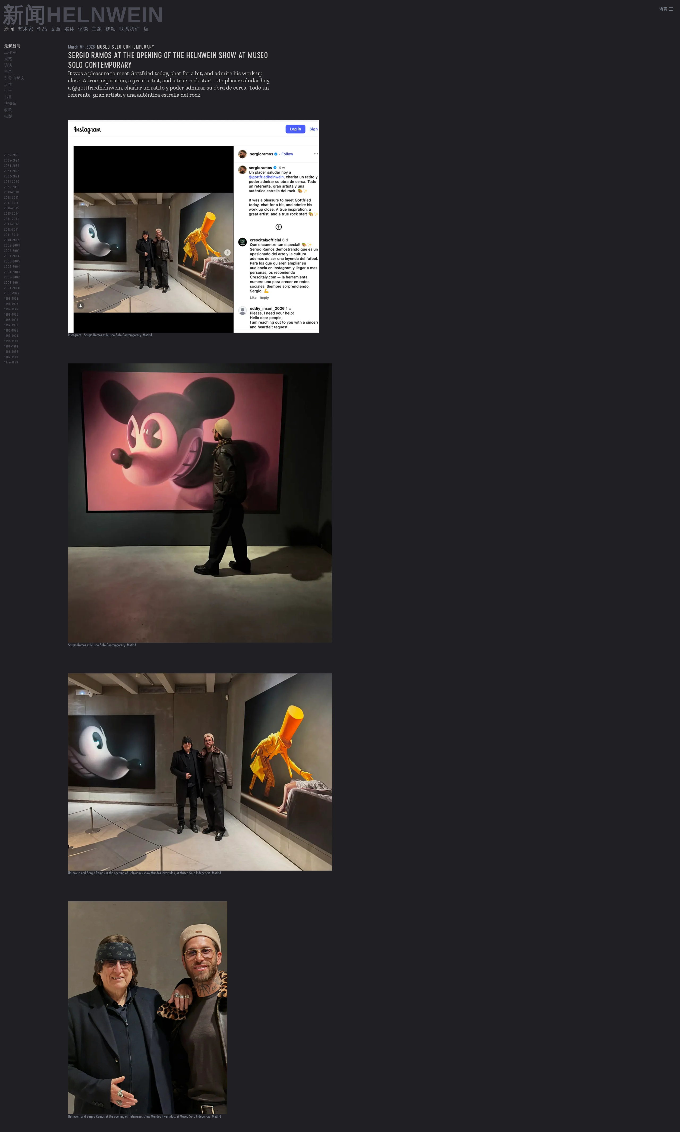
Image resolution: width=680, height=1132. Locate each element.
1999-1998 (11, 298)
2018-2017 (11, 197)
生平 (8, 91)
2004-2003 (12, 272)
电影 (8, 116)
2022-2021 (11, 176)
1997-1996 (11, 309)
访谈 (83, 29)
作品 (42, 29)
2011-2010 (11, 234)
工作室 (10, 52)
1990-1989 (11, 346)
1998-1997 (11, 304)
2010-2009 (12, 240)
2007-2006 (12, 256)
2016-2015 (11, 208)
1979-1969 (11, 362)
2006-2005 (12, 261)
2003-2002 (12, 277)
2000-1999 (11, 293)
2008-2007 (12, 250)
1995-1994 (11, 319)
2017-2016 (11, 203)
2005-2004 (12, 266)
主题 (97, 29)
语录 (8, 72)
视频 (110, 29)
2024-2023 (11, 165)
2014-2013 (11, 219)
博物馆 (10, 103)
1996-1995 (11, 314)
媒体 (69, 29)
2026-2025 (11, 155)
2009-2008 (12, 245)
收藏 (8, 110)
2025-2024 (11, 160)
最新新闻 (12, 46)
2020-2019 (11, 187)
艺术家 (26, 29)
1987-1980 (11, 357)
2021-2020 (11, 181)
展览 (8, 59)
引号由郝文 (14, 78)
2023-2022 (11, 171)
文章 (56, 29)
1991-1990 (11, 341)
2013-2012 (11, 224)
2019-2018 (11, 192)
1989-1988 (11, 351)
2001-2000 (12, 288)
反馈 (8, 84)
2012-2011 (11, 229)
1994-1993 (11, 325)
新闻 (9, 29)
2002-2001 (12, 282)
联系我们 (129, 29)
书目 (8, 97)
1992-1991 (11, 335)
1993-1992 (11, 330)
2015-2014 (11, 213)
